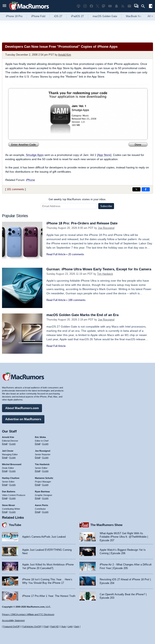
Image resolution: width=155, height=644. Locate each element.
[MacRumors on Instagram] (85, 6)
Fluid (46, 626)
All (150, 16)
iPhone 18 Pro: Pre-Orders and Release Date (81, 223)
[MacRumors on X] (97, 6)
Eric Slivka (40, 437)
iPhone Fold (38, 16)
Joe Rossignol (106, 227)
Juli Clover (7, 451)
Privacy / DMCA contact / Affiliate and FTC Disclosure (28, 614)
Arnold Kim (64, 54)
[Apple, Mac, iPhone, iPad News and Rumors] (29, 10)
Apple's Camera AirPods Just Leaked (44, 536)
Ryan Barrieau (42, 491)
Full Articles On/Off (31, 626)
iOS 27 (58, 16)
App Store (104, 155)
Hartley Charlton (10, 478)
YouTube (15, 525)
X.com (12, 444)
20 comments (76, 254)
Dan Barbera (8, 491)
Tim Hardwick (105, 273)
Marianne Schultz (44, 478)
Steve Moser (8, 505)
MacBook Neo (134, 16)
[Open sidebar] (150, 6)
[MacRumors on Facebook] (91, 6)
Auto (64, 626)
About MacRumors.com (22, 408)
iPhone (30, 179)
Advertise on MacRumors (23, 419)
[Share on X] (136, 189)
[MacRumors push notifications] (116, 6)
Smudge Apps (35, 155)
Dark (76, 626)
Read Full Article (56, 254)
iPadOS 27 (77, 16)
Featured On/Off (11, 626)
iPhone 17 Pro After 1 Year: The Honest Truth (48, 595)
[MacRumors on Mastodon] (104, 6)
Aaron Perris (41, 505)
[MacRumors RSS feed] (123, 6)
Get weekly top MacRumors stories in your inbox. (77, 199)
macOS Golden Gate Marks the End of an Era (82, 315)
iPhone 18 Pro (14, 16)
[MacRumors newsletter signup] (129, 6)
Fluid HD (54, 626)
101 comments (15, 189)
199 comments (77, 300)
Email (4, 444)
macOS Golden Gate (105, 16)
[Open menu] (4, 6)
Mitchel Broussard (11, 464)
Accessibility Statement (13, 620)
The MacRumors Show (106, 525)
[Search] (144, 6)
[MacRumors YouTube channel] (110, 6)
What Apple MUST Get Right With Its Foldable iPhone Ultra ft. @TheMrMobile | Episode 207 (124, 537)
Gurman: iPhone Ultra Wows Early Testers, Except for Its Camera (98, 269)
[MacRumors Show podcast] (78, 6)
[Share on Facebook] (146, 189)
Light (70, 626)
